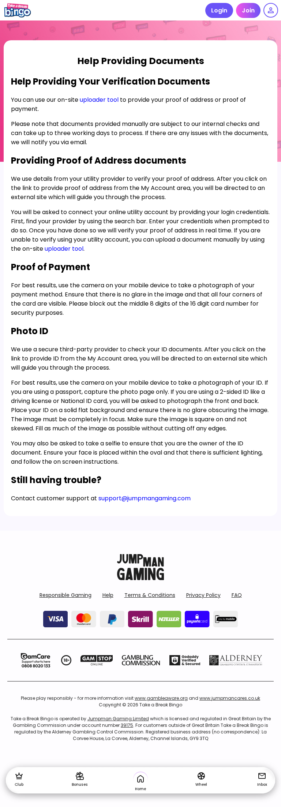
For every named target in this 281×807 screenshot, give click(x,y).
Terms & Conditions (149, 595)
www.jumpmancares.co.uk (229, 698)
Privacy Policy (203, 595)
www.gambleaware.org (161, 698)
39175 (127, 725)
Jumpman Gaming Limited (118, 719)
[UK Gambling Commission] (141, 660)
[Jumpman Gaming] (140, 578)
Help (107, 595)
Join (248, 10)
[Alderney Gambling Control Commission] (235, 660)
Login (219, 10)
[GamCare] (35, 660)
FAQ (237, 595)
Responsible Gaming (65, 595)
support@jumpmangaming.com (144, 498)
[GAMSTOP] (96, 660)
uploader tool (99, 100)
